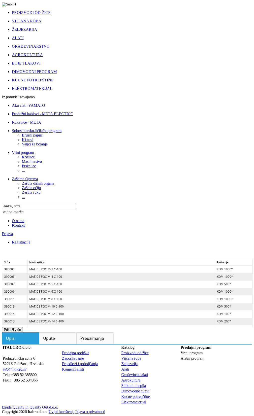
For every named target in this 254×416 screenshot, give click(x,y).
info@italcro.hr (15, 369)
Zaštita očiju (31, 188)
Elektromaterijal (133, 402)
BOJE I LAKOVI (26, 63)
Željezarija (129, 364)
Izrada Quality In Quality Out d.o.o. (30, 407)
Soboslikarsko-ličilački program (37, 131)
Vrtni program (23, 152)
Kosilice (28, 157)
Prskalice (29, 166)
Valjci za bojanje (35, 144)
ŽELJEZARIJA (24, 29)
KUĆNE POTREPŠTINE (33, 80)
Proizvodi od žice (135, 353)
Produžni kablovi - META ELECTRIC (42, 114)
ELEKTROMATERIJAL (32, 88)
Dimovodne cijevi (135, 391)
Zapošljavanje (73, 358)
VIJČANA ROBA (26, 21)
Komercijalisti (73, 369)
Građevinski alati (134, 375)
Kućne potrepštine (135, 396)
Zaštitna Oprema (25, 179)
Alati (125, 369)
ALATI (18, 38)
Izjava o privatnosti (90, 412)
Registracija (21, 242)
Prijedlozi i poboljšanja (80, 364)
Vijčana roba (131, 358)
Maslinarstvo (32, 161)
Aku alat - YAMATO (28, 105)
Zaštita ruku (31, 192)
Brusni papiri (32, 135)
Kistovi (27, 140)
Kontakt (18, 225)
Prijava (7, 234)
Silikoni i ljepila (133, 385)
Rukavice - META (26, 122)
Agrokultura (130, 380)
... (23, 170)
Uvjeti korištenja (61, 412)
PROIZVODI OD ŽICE (31, 12)
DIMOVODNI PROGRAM (34, 71)
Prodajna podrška (75, 353)
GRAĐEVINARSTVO (31, 46)
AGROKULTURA (27, 55)
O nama (18, 221)
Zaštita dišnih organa (38, 183)
